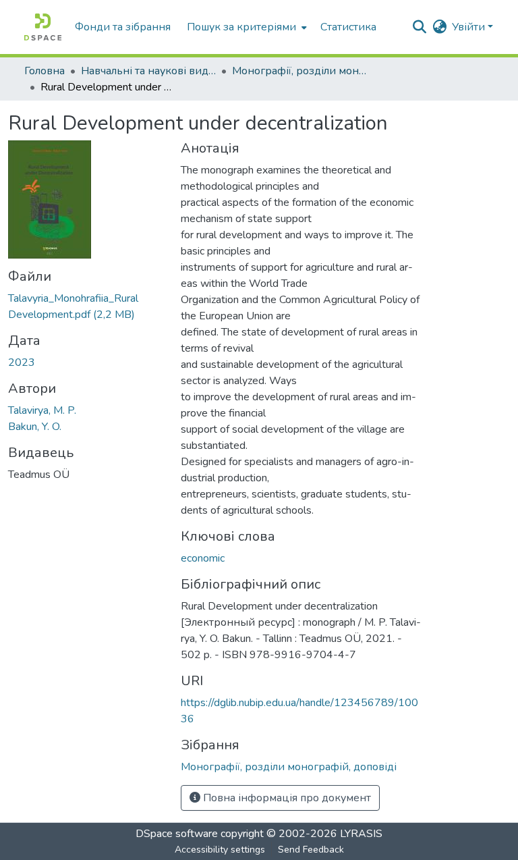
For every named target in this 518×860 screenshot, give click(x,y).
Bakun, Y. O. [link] (34, 426)
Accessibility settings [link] (220, 849)
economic (203, 558)
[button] (42, 27)
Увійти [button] (470, 27)
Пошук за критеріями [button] (241, 27)
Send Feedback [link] (311, 849)
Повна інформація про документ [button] (285, 797)
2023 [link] (21, 362)
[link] (86, 306)
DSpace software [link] (177, 833)
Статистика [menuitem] (348, 27)
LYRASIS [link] (361, 833)
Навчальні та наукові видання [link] (148, 70)
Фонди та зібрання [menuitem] (123, 27)
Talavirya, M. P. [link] (42, 410)
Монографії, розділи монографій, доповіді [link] (299, 70)
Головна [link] (44, 70)
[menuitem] (245, 27)
